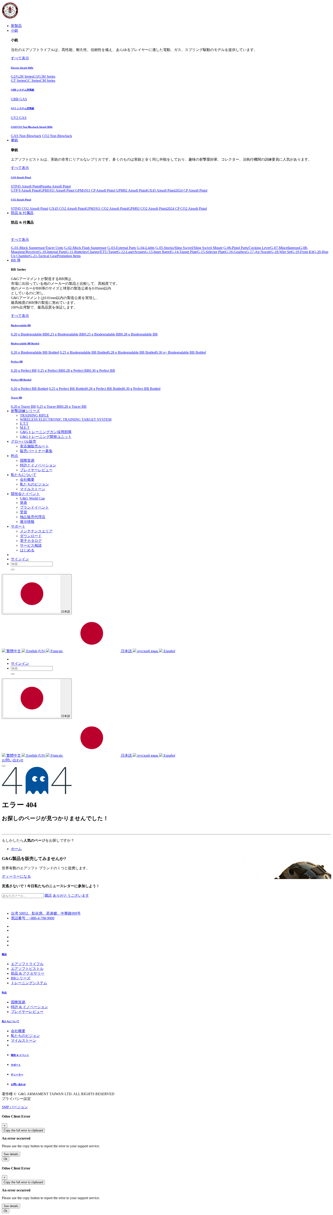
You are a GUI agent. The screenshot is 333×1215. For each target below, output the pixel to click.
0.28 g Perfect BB (76, 370)
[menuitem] (16, 26)
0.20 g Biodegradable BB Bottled (35, 352)
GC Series (32, 80)
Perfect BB (17, 361)
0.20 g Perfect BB (24, 370)
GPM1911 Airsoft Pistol (57, 190)
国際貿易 (18, 1002)
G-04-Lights (145, 248)
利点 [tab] (4, 992)
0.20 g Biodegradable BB (29, 334)
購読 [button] (48, 895)
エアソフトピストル (27, 969)
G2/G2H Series (22, 76)
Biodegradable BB (21, 325)
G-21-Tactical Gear (43, 256)
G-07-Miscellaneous (284, 248)
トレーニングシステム (29, 983)
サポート (16, 1064)
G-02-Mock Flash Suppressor (85, 248)
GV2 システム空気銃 (22, 108)
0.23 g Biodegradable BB (66, 334)
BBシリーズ (20, 978)
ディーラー (17, 1074)
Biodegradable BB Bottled (25, 343)
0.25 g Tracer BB (49, 406)
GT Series (18, 80)
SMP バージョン (15, 1107)
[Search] (12, 569)
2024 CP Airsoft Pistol (191, 190)
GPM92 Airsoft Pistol (131, 190)
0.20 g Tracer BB (23, 406)
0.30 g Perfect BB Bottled (141, 389)
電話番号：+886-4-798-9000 (32, 918)
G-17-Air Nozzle (258, 252)
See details (11, 1154)
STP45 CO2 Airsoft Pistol (29, 208)
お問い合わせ (13, 760)
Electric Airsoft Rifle (22, 67)
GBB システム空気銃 (22, 89)
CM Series (47, 80)
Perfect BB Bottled (21, 379)
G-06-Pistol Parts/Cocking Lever (246, 248)
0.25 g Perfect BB (50, 370)
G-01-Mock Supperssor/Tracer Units (37, 248)
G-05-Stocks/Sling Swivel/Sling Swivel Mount (188, 248)
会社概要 (18, 1031)
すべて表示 (20, 58)
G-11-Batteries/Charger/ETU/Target (91, 252)
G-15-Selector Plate (211, 252)
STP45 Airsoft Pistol (25, 186)
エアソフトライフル (27, 964)
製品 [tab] (4, 954)
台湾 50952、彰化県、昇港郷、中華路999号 (46, 913)
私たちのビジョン (25, 1036)
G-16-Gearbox (235, 252)
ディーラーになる (16, 876)
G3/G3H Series (44, 76)
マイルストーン (23, 1040)
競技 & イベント (20, 1055)
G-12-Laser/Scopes (131, 252)
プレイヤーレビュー (27, 1012)
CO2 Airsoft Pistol (21, 199)
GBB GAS (19, 99)
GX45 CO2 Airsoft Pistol (67, 208)
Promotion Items (69, 256)
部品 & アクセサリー (27, 973)
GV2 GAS (19, 118)
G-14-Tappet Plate (184, 252)
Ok (5, 1159)
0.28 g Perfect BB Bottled (104, 389)
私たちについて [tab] (10, 1021)
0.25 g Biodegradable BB (102, 334)
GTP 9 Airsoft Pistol (25, 190)
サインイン (20, 559)
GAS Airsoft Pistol (21, 177)
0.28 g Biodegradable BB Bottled (132, 352)
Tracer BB (16, 397)
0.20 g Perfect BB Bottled (29, 389)
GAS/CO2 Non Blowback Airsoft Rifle (32, 127)
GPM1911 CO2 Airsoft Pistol (107, 208)
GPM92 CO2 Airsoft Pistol (147, 208)
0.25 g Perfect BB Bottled (67, 389)
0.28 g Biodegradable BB (139, 334)
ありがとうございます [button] (71, 895)
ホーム (16, 849)
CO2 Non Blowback (57, 136)
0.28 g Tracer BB (74, 406)
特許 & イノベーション (29, 1007)
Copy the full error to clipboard (23, 1130)
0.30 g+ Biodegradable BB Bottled (181, 352)
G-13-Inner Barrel (158, 252)
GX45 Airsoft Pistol (161, 190)
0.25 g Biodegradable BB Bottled (84, 352)
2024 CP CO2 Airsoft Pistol (187, 208)
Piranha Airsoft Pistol (55, 186)
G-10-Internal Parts (52, 252)
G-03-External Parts (121, 248)
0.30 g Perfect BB (102, 370)
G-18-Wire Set (281, 252)
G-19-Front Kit (302, 252)
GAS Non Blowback (26, 136)
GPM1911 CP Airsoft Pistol (95, 190)
